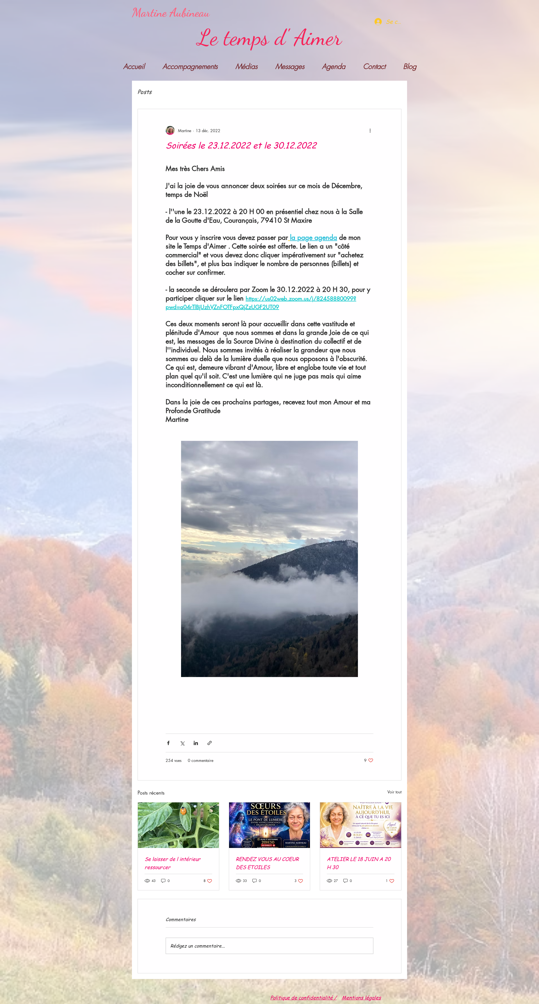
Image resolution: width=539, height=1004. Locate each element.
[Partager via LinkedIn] (195, 743)
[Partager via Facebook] (168, 743)
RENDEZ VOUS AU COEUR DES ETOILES (267, 862)
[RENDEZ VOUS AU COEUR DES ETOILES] (269, 825)
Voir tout (394, 792)
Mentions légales (361, 997)
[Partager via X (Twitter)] (182, 743)
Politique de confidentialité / (303, 997)
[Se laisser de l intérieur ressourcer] (178, 825)
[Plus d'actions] (370, 130)
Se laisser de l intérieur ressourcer (172, 862)
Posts (145, 92)
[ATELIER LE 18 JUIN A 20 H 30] (360, 825)
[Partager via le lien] (209, 743)
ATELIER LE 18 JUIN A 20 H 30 (358, 862)
